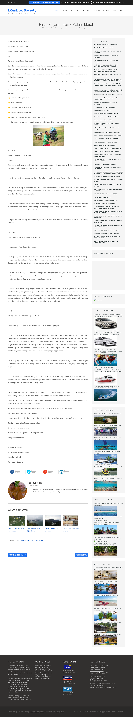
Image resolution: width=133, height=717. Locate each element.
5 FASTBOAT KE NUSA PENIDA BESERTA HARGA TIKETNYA (108, 212)
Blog (121, 10)
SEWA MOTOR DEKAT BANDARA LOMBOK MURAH (108, 180)
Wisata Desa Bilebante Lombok (105, 48)
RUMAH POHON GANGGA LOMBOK (106, 200)
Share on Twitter (33, 471)
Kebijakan (86, 10)
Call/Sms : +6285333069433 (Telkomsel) (76, 2)
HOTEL (114, 10)
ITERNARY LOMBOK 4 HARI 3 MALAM (106, 230)
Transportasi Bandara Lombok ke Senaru (106, 61)
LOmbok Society (22, 10)
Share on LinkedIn (66, 471)
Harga (78, 10)
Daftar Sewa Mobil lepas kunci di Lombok (105, 103)
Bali (71, 10)
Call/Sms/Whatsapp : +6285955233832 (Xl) (44, 2)
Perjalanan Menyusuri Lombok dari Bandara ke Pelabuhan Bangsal (106, 70)
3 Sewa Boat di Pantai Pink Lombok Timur (106, 128)
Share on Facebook (17, 471)
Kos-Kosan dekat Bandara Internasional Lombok (108, 190)
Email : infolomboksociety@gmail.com (108, 2)
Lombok (64, 10)
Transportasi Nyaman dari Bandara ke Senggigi (107, 51)
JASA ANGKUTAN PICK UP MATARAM (106, 139)
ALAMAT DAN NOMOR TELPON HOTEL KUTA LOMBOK (107, 237)
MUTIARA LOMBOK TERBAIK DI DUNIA (107, 176)
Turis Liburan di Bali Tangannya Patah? (108, 135)
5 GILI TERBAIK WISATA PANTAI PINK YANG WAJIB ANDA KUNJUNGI (106, 207)
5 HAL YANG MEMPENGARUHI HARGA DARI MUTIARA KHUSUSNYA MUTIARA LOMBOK (108, 172)
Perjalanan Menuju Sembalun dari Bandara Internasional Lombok (106, 65)
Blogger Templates (37, 712)
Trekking (96, 10)
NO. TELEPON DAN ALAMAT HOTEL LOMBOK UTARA (106, 241)
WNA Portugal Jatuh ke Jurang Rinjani (107, 148)
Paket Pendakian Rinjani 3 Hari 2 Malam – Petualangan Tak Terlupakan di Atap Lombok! (108, 85)
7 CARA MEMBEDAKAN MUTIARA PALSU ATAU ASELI (107, 168)
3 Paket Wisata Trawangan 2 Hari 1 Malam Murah (106, 123)
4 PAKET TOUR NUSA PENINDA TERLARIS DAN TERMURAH (108, 221)
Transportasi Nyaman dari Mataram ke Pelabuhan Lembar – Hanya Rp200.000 (108, 79)
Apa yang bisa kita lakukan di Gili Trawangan (106, 98)
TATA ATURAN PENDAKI (102, 197)
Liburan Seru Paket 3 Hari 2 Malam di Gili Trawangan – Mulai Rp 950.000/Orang (108, 90)
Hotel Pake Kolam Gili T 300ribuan (106, 44)
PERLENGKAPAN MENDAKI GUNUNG (106, 194)
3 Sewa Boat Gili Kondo (102, 110)
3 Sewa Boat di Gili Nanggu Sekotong (107, 132)
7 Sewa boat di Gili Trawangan (104, 107)
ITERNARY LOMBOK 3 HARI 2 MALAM (106, 233)
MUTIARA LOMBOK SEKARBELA (104, 164)
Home (56, 10)
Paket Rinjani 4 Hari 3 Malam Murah (106, 117)
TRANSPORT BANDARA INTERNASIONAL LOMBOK (108, 185)
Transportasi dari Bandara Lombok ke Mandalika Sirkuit (107, 155)
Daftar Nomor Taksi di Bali (103, 120)
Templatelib (60, 712)
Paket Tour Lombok (37, 540)
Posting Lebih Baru (17, 555)
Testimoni (106, 10)
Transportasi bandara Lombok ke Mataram (106, 56)
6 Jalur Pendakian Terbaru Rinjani (106, 113)
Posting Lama (81, 555)
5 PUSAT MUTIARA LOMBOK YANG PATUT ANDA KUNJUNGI (108, 160)
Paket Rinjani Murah (24, 540)
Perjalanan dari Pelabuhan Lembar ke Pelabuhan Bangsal (107, 75)
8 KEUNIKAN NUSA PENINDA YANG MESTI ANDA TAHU (108, 216)
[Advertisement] (106, 275)
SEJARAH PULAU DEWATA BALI (104, 203)
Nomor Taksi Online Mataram (104, 145)
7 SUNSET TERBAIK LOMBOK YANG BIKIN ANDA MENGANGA (108, 226)
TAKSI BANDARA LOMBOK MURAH (105, 142)
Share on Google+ (50, 471)
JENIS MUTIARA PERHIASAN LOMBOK (106, 151)
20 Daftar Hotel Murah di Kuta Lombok (108, 94)
